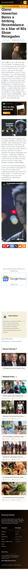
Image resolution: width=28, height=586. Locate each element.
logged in (10, 357)
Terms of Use (18, 553)
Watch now (23, 6)
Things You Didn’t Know (7, 558)
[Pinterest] (4, 262)
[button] (25, 2)
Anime (2, 556)
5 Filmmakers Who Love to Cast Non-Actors (14, 384)
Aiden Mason (6, 40)
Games (3, 561)
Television (3, 549)
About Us (17, 556)
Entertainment (4, 553)
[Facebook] (12, 262)
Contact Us (18, 558)
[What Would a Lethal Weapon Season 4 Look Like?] (14, 463)
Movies (3, 551)
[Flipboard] (8, 262)
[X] (16, 262)
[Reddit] (20, 262)
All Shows (3, 563)
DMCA (16, 551)
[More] (24, 262)
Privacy (17, 549)
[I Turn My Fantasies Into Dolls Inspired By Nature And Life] (14, 504)
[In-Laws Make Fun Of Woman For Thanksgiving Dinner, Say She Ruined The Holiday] (14, 484)
